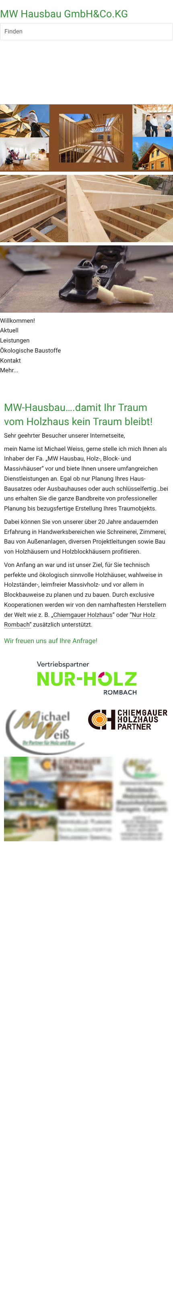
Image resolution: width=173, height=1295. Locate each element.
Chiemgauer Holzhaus (82, 614)
